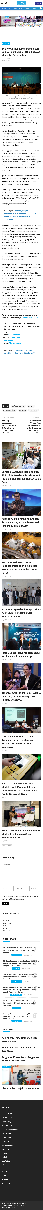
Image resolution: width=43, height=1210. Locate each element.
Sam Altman (33, 410)
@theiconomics (14, 334)
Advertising (6, 1179)
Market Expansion (16, 994)
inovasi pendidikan (9, 410)
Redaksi (8, 60)
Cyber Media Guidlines (8, 1205)
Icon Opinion (6, 1161)
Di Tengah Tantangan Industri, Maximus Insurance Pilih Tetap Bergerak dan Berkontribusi (19, 1016)
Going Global (6, 1134)
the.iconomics (16, 332)
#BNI (5, 928)
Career (4, 1175)
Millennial (5, 1149)
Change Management (10, 1130)
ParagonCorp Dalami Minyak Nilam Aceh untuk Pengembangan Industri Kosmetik (21, 613)
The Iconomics (15, 343)
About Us (5, 1171)
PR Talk (4, 1157)
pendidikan (22, 410)
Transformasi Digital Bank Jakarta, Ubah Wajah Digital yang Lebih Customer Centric (21, 696)
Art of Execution (16, 955)
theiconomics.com (30, 318)
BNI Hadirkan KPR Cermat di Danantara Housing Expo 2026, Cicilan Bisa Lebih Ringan (19, 950)
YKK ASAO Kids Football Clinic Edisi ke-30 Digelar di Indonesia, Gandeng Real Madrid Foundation (20, 976)
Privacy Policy (21, 1205)
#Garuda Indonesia (9, 931)
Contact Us (6, 1183)
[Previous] (4, 1094)
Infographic (6, 1165)
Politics (4, 1153)
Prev (4, 845)
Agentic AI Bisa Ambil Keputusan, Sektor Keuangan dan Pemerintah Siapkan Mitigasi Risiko (21, 522)
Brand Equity (16, 1008)
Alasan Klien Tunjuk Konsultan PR (21, 1088)
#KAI (4, 926)
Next (9, 845)
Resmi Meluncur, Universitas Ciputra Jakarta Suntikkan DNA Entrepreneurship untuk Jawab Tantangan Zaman (21, 989)
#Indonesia (7, 923)
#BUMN (6, 921)
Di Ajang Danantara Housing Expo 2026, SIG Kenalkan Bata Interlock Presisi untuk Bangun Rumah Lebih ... (21, 963)
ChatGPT (31, 406)
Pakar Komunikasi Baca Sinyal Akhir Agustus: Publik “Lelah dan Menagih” (19, 8)
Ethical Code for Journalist (10, 1207)
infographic (6, 1066)
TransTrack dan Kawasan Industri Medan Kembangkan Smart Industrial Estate (21, 834)
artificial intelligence (18, 406)
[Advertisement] (21, 379)
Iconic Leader (7, 1137)
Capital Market (7, 1126)
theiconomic (8, 340)
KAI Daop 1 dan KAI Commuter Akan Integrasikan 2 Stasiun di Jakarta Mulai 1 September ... (19, 1003)
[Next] (8, 1094)
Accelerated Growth (9, 1114)
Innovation (5, 43)
